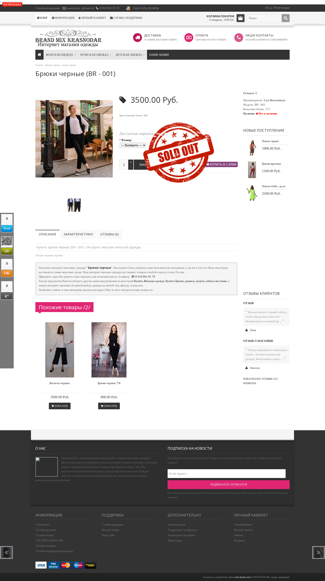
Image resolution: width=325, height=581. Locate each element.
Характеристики (78, 234)
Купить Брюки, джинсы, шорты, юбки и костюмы (196, 281)
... (280, 321)
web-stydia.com (242, 577)
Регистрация (282, 7)
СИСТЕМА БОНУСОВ (49, 540)
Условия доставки (46, 529)
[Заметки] (77, 373)
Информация (64, 17)
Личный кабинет (93, 17)
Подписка (239, 540)
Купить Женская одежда (149, 281)
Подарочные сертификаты (182, 529)
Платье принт (270, 141)
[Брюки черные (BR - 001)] (74, 186)
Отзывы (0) (109, 234)
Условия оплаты (45, 535)
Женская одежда (59, 54)
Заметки (238, 535)
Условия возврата (46, 545)
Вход (269, 7)
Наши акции (159, 54)
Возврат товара (110, 529)
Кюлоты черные (60, 383)
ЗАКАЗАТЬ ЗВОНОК (146, 8)
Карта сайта (108, 535)
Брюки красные (271, 163)
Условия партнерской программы (54, 551)
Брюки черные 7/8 (109, 383)
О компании (42, 524)
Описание (47, 234)
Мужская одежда (94, 54)
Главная (39, 65)
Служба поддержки (127, 17)
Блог (44, 17)
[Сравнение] (68, 373)
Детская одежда (129, 54)
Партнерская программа (181, 535)
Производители (176, 524)
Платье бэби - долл (273, 186)
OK (7, 272)
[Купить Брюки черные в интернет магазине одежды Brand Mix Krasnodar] (60, 376)
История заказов (243, 529)
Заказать (61, 406)
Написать (249, 383)
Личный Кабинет (243, 524)
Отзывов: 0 (250, 93)
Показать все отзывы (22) (260, 378)
